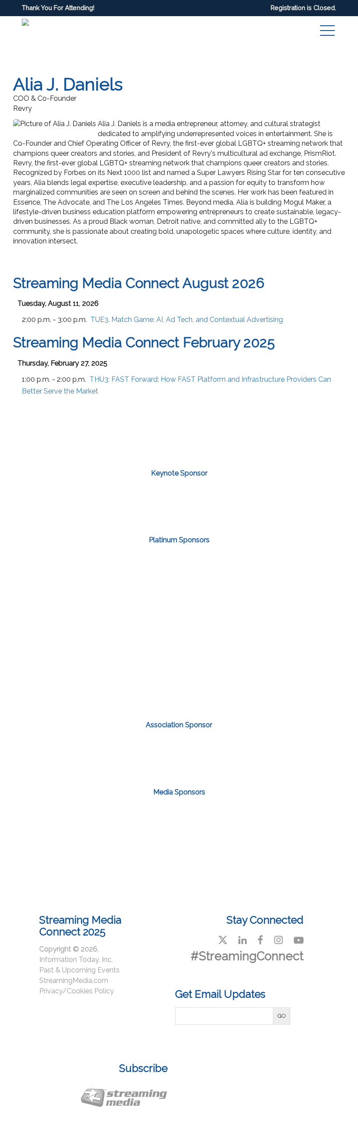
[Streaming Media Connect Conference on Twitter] (222, 940)
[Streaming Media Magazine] (246, 819)
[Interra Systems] (281, 590)
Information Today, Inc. (76, 959)
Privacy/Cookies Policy (76, 991)
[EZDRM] (179, 590)
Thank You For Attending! (58, 7)
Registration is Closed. (303, 7)
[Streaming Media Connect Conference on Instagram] (278, 940)
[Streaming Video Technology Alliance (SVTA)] (179, 751)
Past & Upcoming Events (79, 970)
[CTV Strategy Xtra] (44, 819)
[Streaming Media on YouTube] (298, 940)
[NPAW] (179, 500)
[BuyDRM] (76, 590)
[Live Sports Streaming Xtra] (112, 819)
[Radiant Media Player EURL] (230, 669)
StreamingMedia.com (73, 980)
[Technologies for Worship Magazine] (179, 858)
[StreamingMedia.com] (179, 819)
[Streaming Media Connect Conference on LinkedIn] (242, 940)
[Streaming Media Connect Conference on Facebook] (260, 940)
